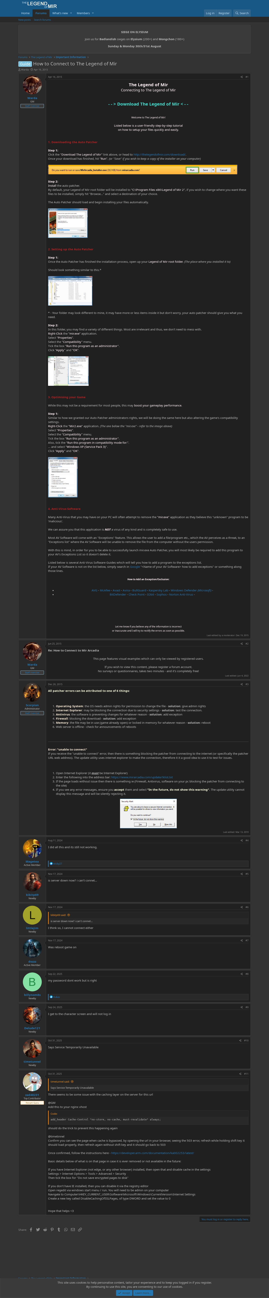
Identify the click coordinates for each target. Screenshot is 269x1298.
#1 (247, 77)
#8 (247, 974)
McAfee (105, 590)
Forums (40, 13)
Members (83, 13)
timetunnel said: (60, 1081)
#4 (247, 840)
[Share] (241, 77)
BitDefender (118, 594)
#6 (247, 907)
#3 (247, 684)
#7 (247, 940)
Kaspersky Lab (158, 590)
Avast (116, 590)
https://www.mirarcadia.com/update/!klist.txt (142, 777)
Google (135, 567)
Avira (126, 590)
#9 (247, 1007)
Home (25, 13)
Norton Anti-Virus (181, 594)
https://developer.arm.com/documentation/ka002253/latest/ (152, 1153)
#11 (246, 1073)
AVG (94, 590)
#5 (247, 874)
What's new (60, 13)
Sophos (162, 594)
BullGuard (139, 590)
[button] (71, 13)
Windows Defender (191, 590)
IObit (150, 594)
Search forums (42, 19)
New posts (24, 19)
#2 (247, 643)
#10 (246, 1040)
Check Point (137, 594)
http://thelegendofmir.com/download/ (160, 154)
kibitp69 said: (58, 915)
